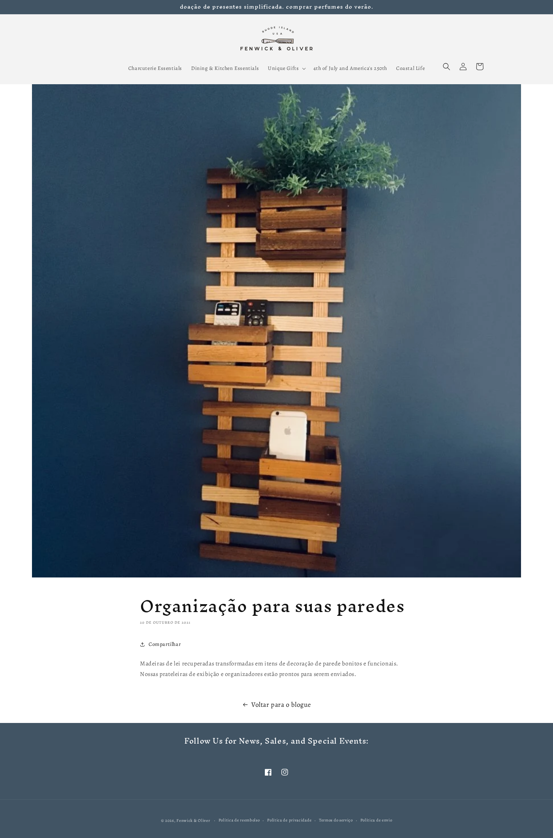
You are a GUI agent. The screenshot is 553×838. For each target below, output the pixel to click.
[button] (286, 68)
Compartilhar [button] (165, 644)
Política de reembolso (239, 820)
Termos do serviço (336, 820)
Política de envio (376, 820)
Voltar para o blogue (281, 704)
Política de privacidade (289, 820)
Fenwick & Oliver (193, 820)
